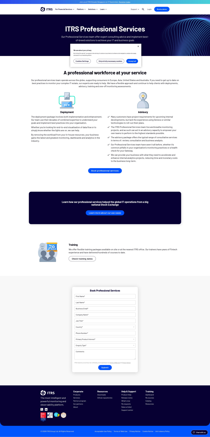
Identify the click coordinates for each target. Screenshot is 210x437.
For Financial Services (63, 9)
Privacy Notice (126, 362)
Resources (149, 404)
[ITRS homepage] (46, 9)
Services (76, 398)
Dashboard (149, 395)
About (75, 407)
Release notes (126, 398)
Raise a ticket (126, 407)
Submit (104, 367)
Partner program (79, 401)
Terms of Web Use (115, 362)
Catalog (148, 401)
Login (149, 9)
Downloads (101, 395)
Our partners (78, 404)
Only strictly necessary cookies (110, 61)
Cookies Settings (82, 61)
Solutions (91, 9)
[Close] (138, 46)
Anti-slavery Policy (162, 431)
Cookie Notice (148, 431)
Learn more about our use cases (105, 213)
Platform (80, 9)
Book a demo (162, 9)
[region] (105, 55)
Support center (127, 410)
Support (134, 9)
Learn (102, 9)
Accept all (132, 61)
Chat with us (201, 432)
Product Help (126, 395)
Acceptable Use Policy (103, 431)
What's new (125, 401)
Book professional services (105, 170)
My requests (126, 404)
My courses (149, 398)
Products (76, 395)
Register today (124, 2)
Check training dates (82, 258)
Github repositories (104, 398)
